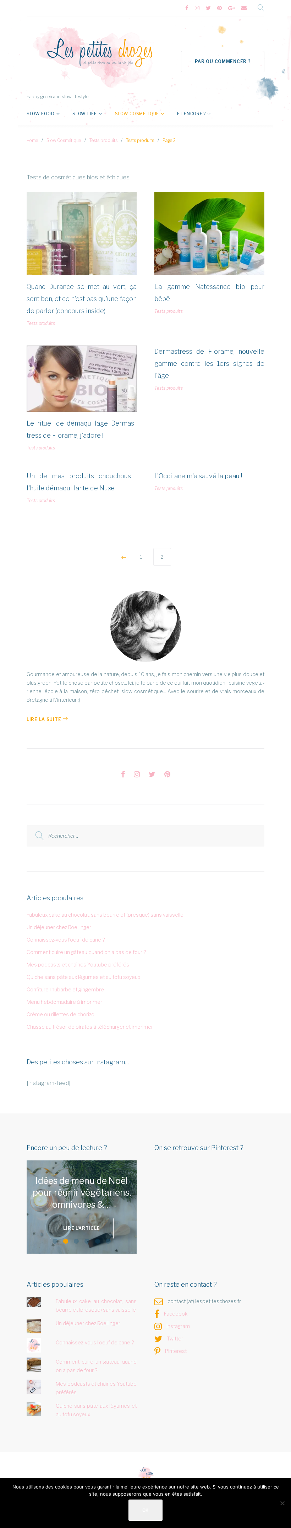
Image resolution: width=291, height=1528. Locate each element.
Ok (145, 1510)
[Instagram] (197, 8)
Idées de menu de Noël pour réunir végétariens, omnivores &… (82, 1192)
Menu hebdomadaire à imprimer (64, 1002)
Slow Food (40, 113)
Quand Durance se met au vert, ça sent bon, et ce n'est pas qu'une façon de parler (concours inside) (82, 299)
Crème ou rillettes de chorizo (60, 1014)
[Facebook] (186, 8)
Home (32, 140)
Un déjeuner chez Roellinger (59, 927)
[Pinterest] (219, 8)
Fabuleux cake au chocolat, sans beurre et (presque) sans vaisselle (105, 915)
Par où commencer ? (223, 61)
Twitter (175, 1338)
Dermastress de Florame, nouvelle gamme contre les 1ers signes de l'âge (209, 363)
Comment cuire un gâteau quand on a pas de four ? (86, 952)
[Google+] (231, 8)
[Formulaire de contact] (244, 8)
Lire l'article (81, 1228)
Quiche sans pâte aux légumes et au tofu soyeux (83, 977)
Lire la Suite (44, 719)
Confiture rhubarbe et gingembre (65, 989)
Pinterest (176, 1351)
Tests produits (103, 140)
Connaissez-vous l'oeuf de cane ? (66, 940)
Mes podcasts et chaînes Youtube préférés (78, 964)
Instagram (178, 1326)
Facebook (176, 1314)
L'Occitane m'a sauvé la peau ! (198, 476)
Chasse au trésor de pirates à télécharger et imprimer (90, 1027)
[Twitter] (208, 8)
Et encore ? (191, 113)
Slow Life (84, 113)
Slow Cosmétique (137, 113)
